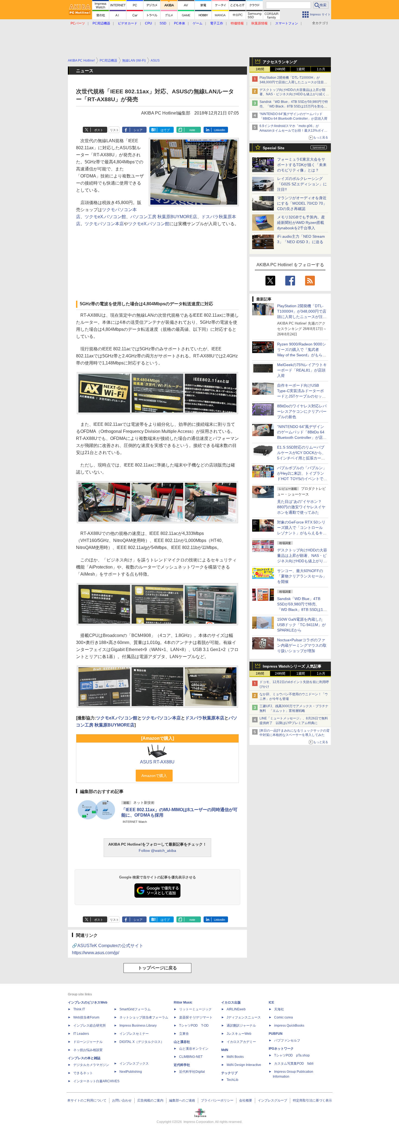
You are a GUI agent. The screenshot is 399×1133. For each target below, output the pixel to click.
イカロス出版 (231, 1002)
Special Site (273, 148)
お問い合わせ (122, 1100)
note (192, 130)
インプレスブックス (134, 1063)
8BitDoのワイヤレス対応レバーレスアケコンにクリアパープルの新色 (302, 411)
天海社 (279, 1009)
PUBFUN (276, 1034)
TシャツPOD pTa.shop (292, 1055)
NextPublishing (130, 1072)
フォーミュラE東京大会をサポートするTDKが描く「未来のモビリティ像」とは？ (302, 164)
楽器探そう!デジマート (196, 1017)
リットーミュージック (195, 1009)
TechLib (232, 1080)
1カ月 (321, 69)
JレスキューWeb (239, 1034)
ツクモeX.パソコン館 (105, 216)
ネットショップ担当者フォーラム (143, 1017)
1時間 (260, 69)
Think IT (79, 1009)
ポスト (98, 130)
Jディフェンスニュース (244, 1017)
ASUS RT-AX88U (157, 762)
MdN (224, 1050)
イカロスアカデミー (241, 1042)
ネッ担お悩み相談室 (88, 1050)
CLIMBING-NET (190, 1057)
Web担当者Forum (86, 1017)
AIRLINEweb (236, 1009)
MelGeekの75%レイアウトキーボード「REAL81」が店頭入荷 (302, 370)
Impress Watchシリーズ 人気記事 (292, 666)
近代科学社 (182, 1065)
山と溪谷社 (182, 1042)
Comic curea (283, 1017)
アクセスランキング (280, 62)
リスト (114, 130)
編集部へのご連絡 (182, 1100)
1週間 (300, 69)
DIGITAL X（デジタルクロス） (141, 1042)
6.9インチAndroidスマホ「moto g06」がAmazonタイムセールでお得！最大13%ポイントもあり (293, 130)
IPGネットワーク (281, 1049)
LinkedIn (219, 130)
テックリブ (229, 1073)
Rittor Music (183, 1002)
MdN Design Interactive (244, 1065)
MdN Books (235, 1057)
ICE (271, 1002)
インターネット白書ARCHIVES (96, 1081)
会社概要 (245, 1100)
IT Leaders (81, 1034)
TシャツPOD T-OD (194, 1025)
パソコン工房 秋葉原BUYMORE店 (163, 216)
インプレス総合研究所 (89, 1025)
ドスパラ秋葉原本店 (204, 718)
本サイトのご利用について (86, 1100)
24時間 (280, 69)
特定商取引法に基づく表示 (312, 1100)
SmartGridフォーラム (135, 1009)
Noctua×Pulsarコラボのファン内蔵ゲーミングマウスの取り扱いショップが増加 (302, 645)
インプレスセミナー (134, 1034)
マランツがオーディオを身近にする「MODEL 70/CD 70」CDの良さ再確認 (302, 203)
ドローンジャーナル (88, 1042)
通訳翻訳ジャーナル (241, 1025)
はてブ (165, 130)
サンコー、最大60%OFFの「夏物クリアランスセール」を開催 (302, 576)
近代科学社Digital (192, 1072)
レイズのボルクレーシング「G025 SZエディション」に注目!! (302, 184)
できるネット (83, 1073)
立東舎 (184, 1034)
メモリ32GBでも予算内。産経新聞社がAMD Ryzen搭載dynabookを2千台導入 (301, 222)
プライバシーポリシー (217, 1100)
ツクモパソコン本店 (104, 223)
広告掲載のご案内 (150, 1100)
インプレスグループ (272, 1100)
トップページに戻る (157, 968)
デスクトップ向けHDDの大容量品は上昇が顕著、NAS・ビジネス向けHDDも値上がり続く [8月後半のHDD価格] (294, 94)
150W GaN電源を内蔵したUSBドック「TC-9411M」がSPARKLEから (301, 624)
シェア (138, 130)
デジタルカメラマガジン (91, 1065)
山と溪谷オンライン (193, 1049)
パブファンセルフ (287, 1040)
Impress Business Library (138, 1025)
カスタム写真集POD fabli (294, 1063)
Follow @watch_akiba (157, 850)
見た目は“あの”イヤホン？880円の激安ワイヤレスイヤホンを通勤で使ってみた (301, 507)
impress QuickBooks (289, 1025)
